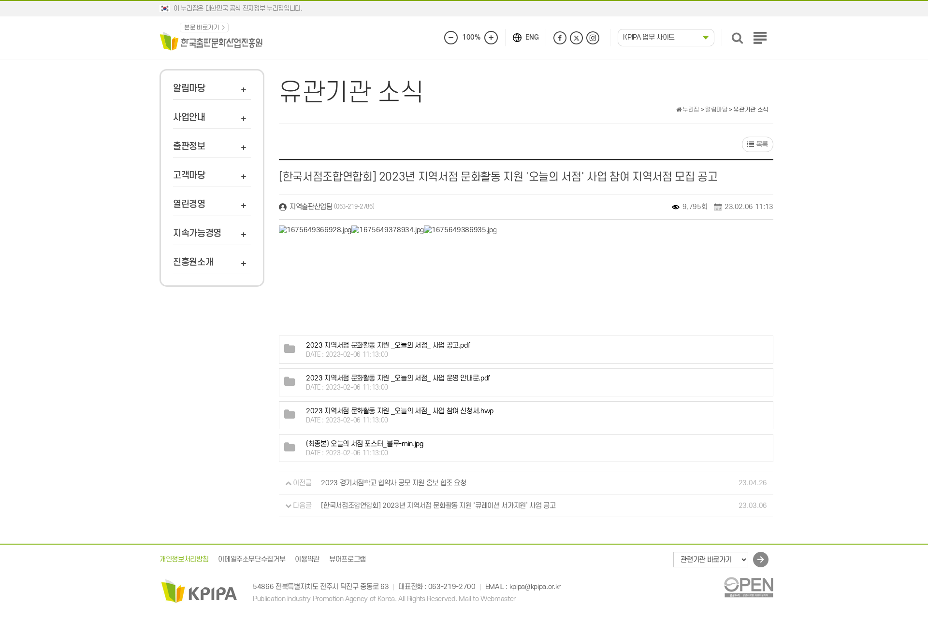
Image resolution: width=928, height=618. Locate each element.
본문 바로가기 (201, 27)
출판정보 (189, 146)
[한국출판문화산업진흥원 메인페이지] (211, 41)
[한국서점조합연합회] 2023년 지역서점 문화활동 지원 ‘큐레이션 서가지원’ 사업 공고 (438, 506)
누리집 (690, 109)
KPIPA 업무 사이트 (649, 37)
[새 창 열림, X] (576, 37)
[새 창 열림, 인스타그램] (592, 37)
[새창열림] (748, 587)
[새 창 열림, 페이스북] (559, 37)
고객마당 (189, 175)
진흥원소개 (193, 262)
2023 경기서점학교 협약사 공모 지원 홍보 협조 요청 (393, 483)
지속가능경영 (197, 233)
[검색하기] (737, 37)
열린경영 (189, 204)
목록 (761, 144)
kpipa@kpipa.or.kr (535, 587)
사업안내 (189, 117)
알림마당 (189, 89)
